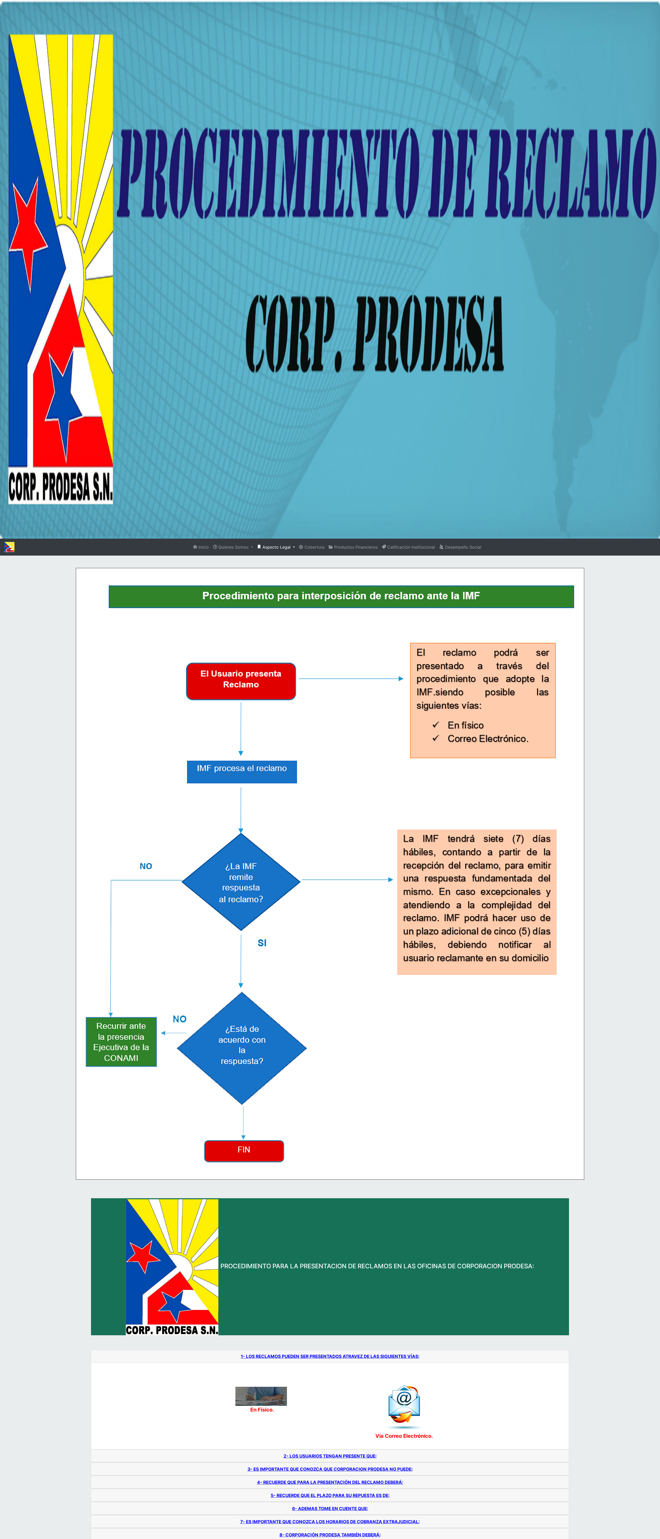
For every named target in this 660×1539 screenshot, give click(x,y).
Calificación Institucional (410, 547)
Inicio (203, 547)
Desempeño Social (462, 547)
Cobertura (314, 547)
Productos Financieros (355, 547)
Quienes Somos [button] (233, 547)
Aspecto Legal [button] (276, 547)
